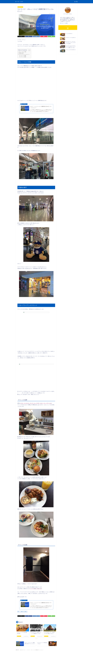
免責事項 (26, 652)
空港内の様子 (21, 53)
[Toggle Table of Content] (29, 50)
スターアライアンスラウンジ (24, 54)
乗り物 (23, 611)
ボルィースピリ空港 (22, 51)
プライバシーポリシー (20, 652)
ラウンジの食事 (23, 55)
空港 (26, 611)
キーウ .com (19, 1)
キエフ (19, 611)
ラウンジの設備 (23, 56)
